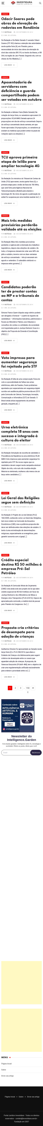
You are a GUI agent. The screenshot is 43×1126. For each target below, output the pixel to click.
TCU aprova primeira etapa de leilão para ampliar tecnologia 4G (20, 162)
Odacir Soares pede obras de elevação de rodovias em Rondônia (20, 23)
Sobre (3, 1070)
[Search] (40, 3)
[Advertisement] (21, 982)
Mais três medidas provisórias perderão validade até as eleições (21, 225)
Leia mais (8, 65)
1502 (27, 688)
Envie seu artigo (7, 1076)
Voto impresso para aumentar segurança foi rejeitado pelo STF (19, 362)
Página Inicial (6, 1064)
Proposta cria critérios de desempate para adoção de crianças (20, 632)
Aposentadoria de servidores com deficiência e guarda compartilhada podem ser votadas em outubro (21, 91)
